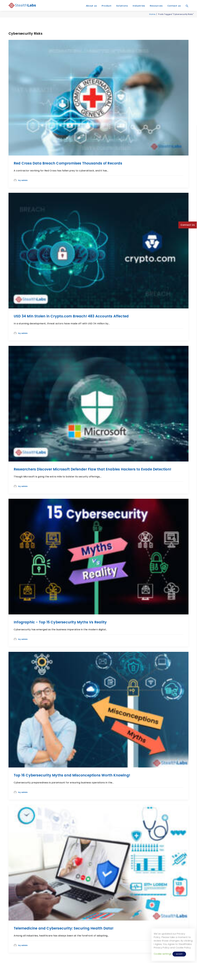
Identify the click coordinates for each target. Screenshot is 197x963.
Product (107, 5)
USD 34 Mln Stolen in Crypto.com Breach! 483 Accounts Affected (71, 316)
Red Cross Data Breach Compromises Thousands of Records (68, 163)
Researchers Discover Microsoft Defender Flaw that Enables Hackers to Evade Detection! (92, 469)
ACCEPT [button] (179, 954)
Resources (156, 5)
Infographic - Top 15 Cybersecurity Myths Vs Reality (60, 622)
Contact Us (188, 224)
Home (152, 14)
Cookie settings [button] (163, 953)
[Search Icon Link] (186, 9)
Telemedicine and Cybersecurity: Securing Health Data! (63, 928)
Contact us (174, 5)
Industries (139, 5)
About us (91, 5)
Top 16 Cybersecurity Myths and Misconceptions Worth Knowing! (72, 775)
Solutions (122, 5)
